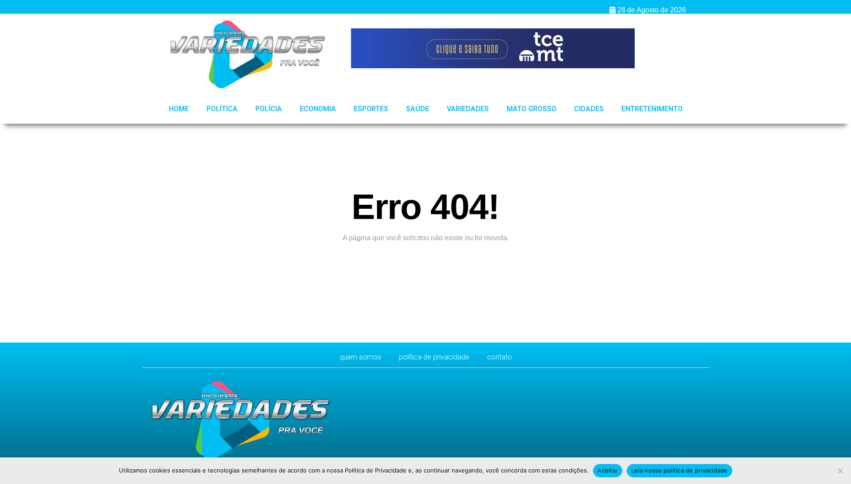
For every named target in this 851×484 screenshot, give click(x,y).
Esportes (371, 109)
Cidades (589, 109)
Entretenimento (652, 109)
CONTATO (499, 357)
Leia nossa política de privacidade (679, 470)
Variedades (468, 109)
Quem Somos (360, 357)
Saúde (417, 109)
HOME (179, 109)
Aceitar (607, 470)
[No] (839, 470)
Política (222, 109)
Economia (318, 109)
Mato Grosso (531, 109)
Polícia (268, 109)
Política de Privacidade (434, 357)
